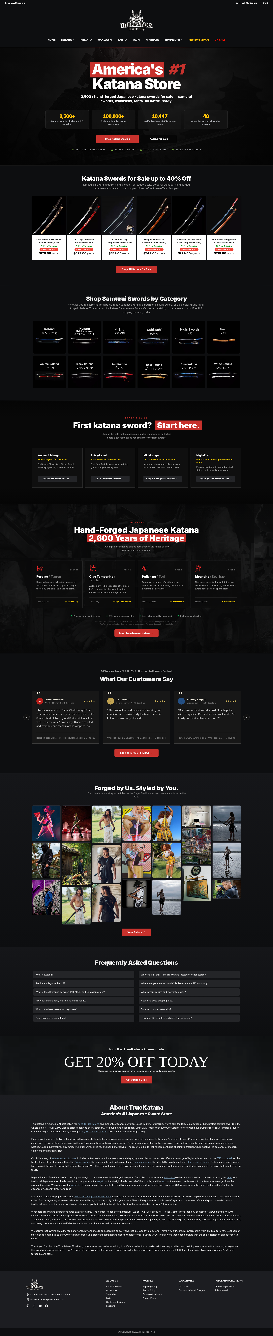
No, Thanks (136, 700)
